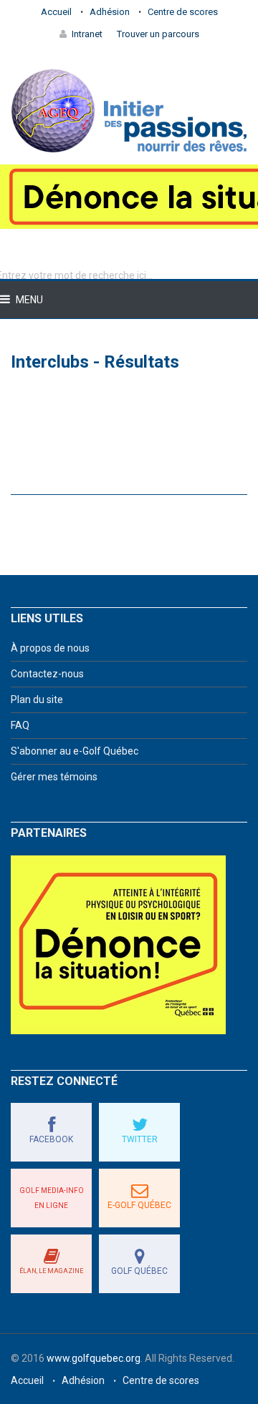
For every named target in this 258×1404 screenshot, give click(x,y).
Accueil (56, 11)
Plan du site (37, 699)
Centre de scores (183, 11)
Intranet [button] (87, 34)
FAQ (20, 725)
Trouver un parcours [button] (158, 34)
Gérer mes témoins (54, 776)
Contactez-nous (47, 673)
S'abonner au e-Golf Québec (74, 751)
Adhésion (110, 11)
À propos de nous (50, 648)
